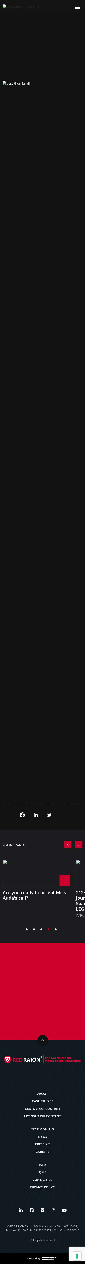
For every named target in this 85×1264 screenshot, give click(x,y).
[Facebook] (22, 815)
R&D (42, 1164)
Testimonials (42, 1129)
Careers (42, 1151)
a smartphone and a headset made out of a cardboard (34, 457)
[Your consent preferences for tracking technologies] (77, 1256)
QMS (42, 1172)
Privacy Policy (42, 1187)
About (42, 1093)
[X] (42, 1210)
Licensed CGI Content (42, 1116)
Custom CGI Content (42, 1108)
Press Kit (42, 1144)
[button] (67, 844)
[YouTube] (64, 1210)
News (42, 1136)
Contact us (42, 1179)
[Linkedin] (35, 815)
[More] (62, 815)
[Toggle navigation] (77, 7)
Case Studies (42, 1101)
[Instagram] (53, 1210)
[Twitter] (49, 815)
